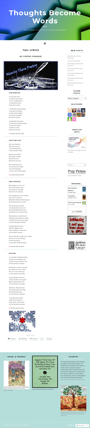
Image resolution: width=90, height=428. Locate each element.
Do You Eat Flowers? (74, 61)
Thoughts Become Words (45, 17)
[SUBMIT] (85, 165)
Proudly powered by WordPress (16, 425)
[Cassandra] (84, 197)
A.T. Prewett (72, 204)
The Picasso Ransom (74, 202)
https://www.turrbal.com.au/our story (72, 379)
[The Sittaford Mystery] (84, 190)
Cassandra (71, 196)
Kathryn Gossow (73, 197)
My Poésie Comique (31, 56)
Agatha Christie (73, 192)
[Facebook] (67, 425)
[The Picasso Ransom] (84, 203)
